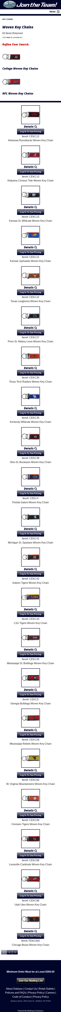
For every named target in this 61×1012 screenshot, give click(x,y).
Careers (50, 992)
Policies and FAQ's (15, 992)
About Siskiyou (14, 988)
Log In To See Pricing (30, 131)
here (8, 37)
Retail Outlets (46, 988)
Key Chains (7, 19)
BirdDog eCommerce (35, 1011)
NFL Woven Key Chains (17, 93)
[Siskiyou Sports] (30, 4)
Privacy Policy (36, 992)
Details (29, 126)
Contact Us (31, 988)
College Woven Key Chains (20, 68)
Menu (53, 12)
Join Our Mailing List (30, 980)
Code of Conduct (21, 996)
